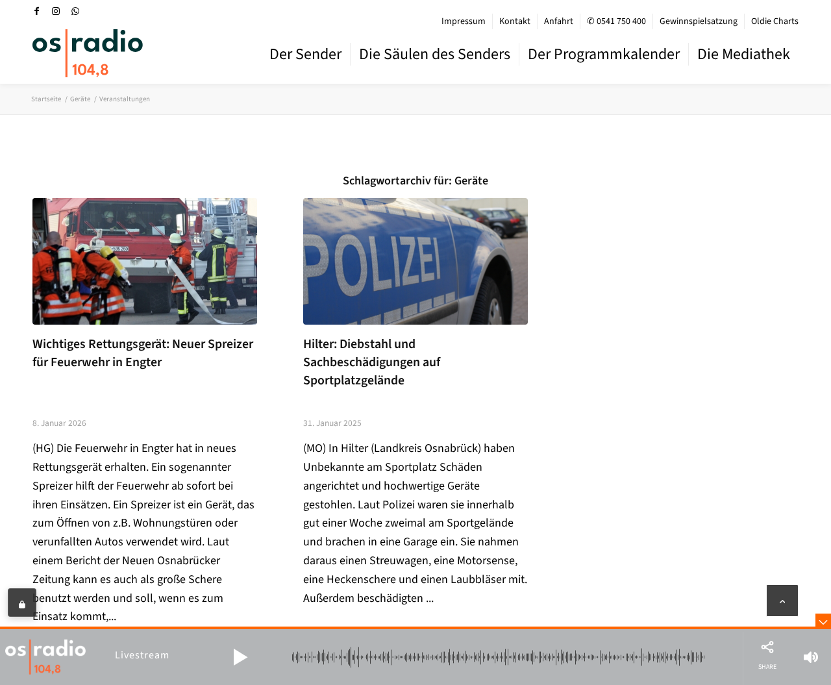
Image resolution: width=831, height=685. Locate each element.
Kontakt (514, 21)
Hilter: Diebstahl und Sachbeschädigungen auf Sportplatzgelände (371, 362)
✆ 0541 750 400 (616, 21)
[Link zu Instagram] (56, 11)
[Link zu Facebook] (36, 11)
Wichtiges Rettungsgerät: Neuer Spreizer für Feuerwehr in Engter (142, 353)
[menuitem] (464, 21)
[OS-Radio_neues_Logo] (87, 53)
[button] (240, 657)
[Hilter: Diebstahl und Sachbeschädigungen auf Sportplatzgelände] (415, 261)
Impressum (463, 21)
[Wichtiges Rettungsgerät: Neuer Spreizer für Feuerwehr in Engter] (144, 261)
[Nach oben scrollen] (782, 600)
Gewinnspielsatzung (699, 21)
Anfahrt (558, 21)
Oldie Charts (775, 21)
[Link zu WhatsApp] (75, 11)
